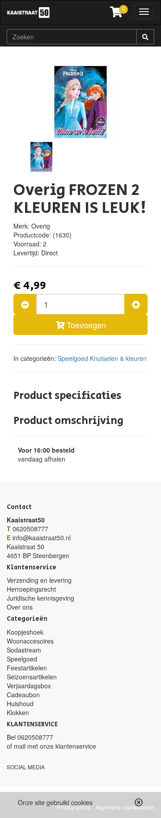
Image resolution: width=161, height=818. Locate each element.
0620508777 (30, 528)
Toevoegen (85, 325)
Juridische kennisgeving (40, 597)
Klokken (18, 712)
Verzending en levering (39, 580)
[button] (139, 802)
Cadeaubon (23, 694)
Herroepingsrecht (31, 589)
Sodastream (24, 649)
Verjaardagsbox (29, 685)
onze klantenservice (68, 746)
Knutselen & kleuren (118, 358)
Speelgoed (73, 358)
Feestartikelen (27, 667)
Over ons (20, 606)
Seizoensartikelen (32, 676)
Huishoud (20, 703)
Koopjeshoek (25, 631)
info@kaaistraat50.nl (42, 537)
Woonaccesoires (30, 640)
